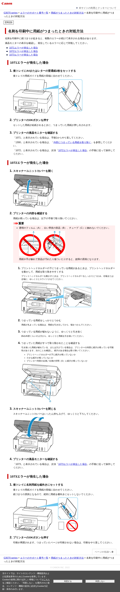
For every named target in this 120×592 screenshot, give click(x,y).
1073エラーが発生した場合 (72, 464)
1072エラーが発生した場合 (72, 150)
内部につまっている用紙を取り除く (72, 142)
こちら (47, 579)
